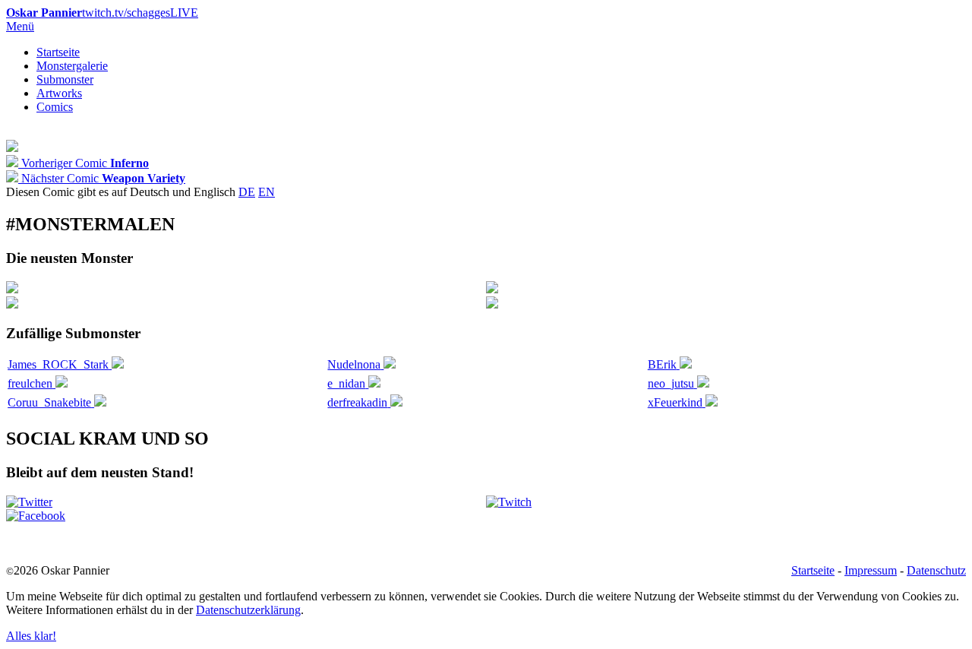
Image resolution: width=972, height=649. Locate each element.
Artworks (59, 93)
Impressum (870, 570)
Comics (54, 106)
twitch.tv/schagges (102, 12)
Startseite (58, 52)
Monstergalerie (72, 65)
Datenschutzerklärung (248, 609)
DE (246, 191)
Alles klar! (31, 635)
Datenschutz (936, 570)
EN (266, 191)
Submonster (64, 79)
